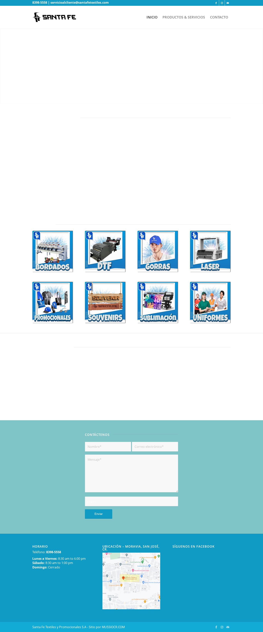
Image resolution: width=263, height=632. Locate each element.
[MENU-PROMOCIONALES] (52, 302)
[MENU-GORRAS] (157, 251)
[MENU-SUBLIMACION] (157, 302)
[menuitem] (152, 17)
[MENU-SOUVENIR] (105, 302)
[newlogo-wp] (57, 17)
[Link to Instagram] (222, 3)
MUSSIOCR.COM (113, 627)
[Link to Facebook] (216, 3)
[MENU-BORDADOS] (52, 251)
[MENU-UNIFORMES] (210, 302)
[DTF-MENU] (105, 251)
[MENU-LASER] (210, 251)
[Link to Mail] (228, 3)
